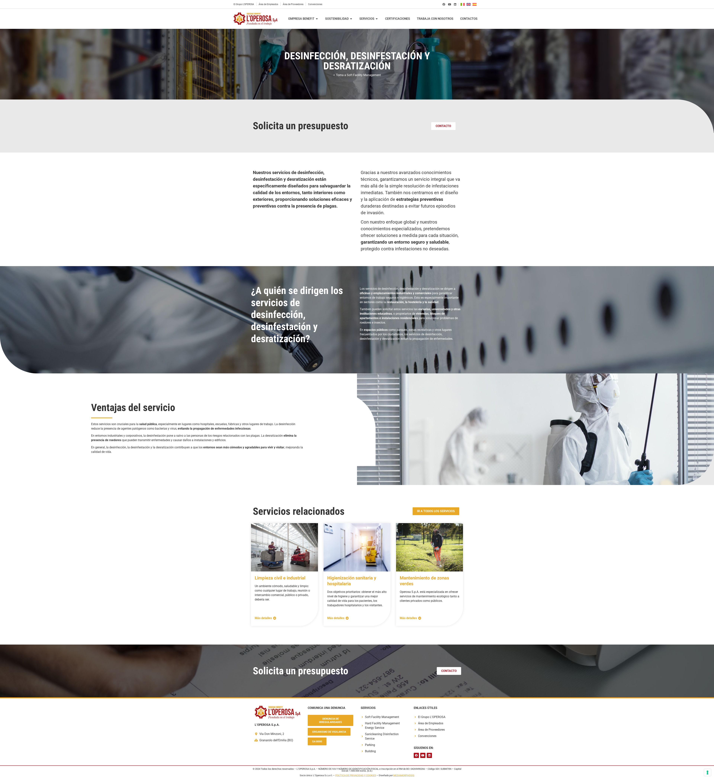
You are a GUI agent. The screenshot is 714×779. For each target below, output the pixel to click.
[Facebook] (444, 4)
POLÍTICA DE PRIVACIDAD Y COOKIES (355, 775)
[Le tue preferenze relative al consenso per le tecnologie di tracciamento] (707, 772)
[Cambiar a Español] (475, 4)
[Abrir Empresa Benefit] (316, 19)
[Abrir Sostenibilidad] (351, 19)
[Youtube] (449, 4)
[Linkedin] (455, 4)
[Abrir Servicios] (376, 19)
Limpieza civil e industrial (280, 578)
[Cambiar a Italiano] (464, 4)
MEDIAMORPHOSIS (403, 775)
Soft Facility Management (364, 75)
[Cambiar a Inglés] (469, 4)
